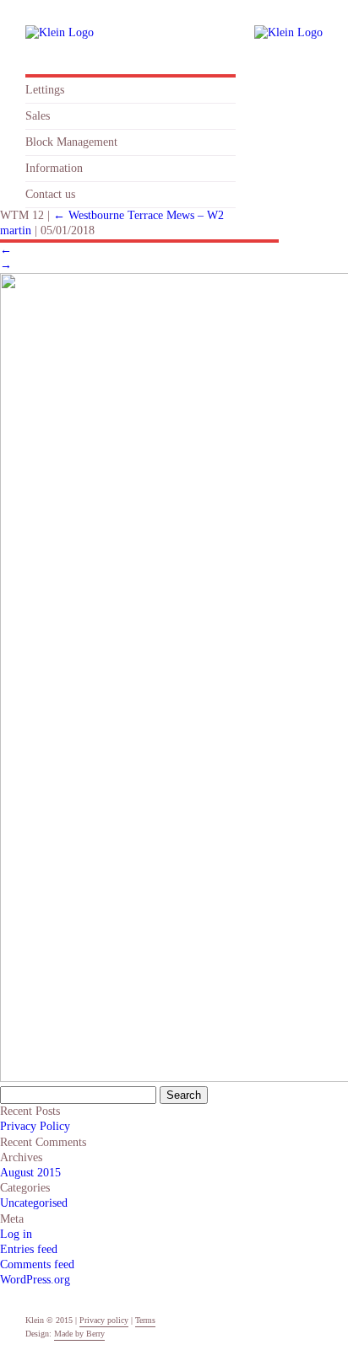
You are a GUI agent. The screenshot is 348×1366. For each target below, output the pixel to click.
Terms (145, 1320)
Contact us (50, 194)
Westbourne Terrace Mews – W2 (138, 215)
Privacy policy (103, 1320)
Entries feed (28, 1249)
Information (54, 168)
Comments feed (37, 1264)
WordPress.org (35, 1279)
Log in (16, 1234)
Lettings (44, 89)
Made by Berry (79, 1333)
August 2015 (30, 1172)
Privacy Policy (35, 1126)
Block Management (71, 142)
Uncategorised (34, 1203)
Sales (37, 116)
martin (15, 230)
